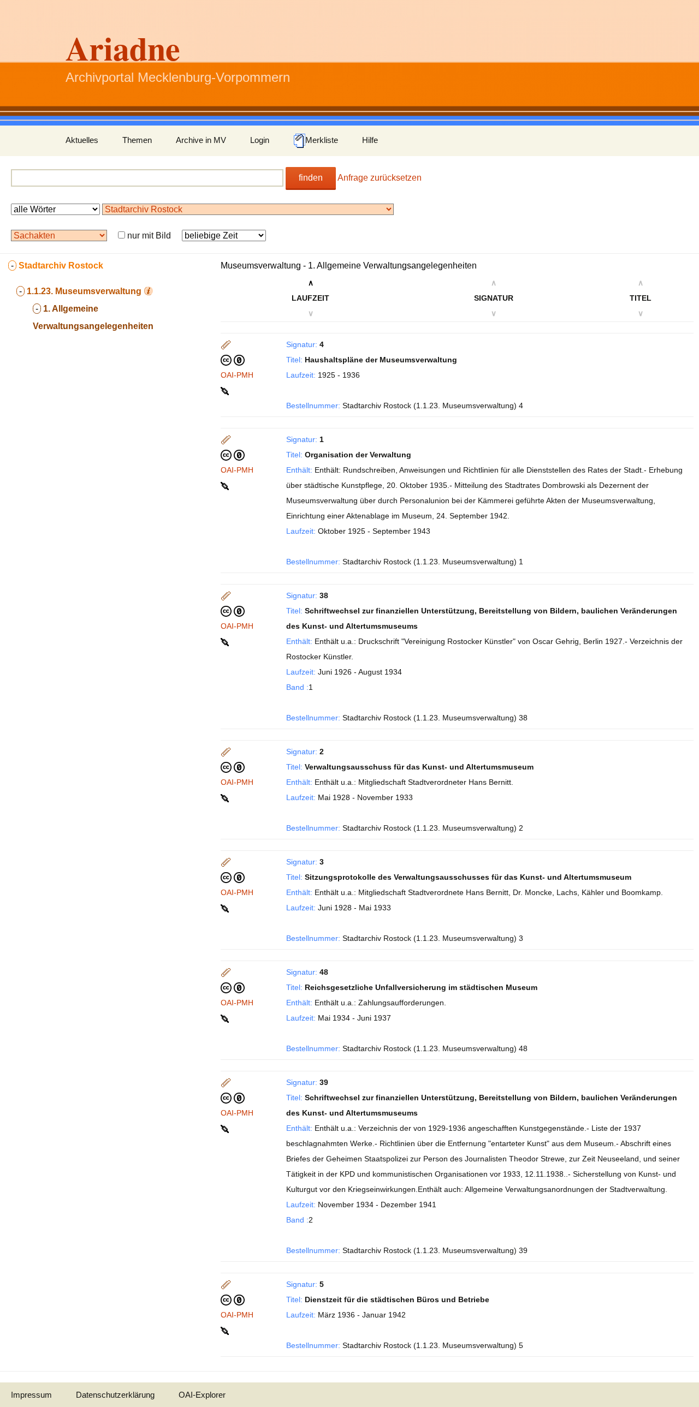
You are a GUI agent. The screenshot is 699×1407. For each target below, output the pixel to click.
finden (311, 177)
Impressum (31, 1394)
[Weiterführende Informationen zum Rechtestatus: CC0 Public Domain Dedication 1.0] (233, 359)
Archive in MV (201, 140)
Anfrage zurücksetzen (379, 177)
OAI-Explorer (202, 1394)
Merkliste (321, 140)
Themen (137, 140)
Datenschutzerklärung (115, 1394)
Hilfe (370, 140)
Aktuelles (82, 140)
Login (259, 140)
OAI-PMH (237, 375)
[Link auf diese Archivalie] (226, 390)
